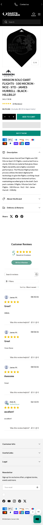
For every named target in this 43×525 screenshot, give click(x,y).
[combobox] (21, 21)
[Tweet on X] (11, 216)
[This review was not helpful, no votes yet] (36, 322)
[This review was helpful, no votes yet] (32, 322)
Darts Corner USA (13, 519)
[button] (34, 14)
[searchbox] (19, 274)
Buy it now (21, 133)
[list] (21, 48)
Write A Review (21, 262)
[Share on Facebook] (16, 216)
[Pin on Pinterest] (21, 216)
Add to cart (28, 117)
